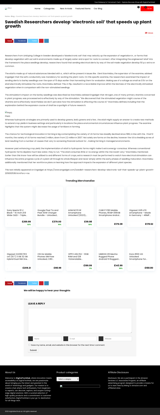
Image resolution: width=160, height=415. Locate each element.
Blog (12, 16)
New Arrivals (66, 8)
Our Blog (98, 8)
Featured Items (82, 8)
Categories (49, 8)
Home (37, 8)
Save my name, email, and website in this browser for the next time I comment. (68, 345)
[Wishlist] (131, 8)
